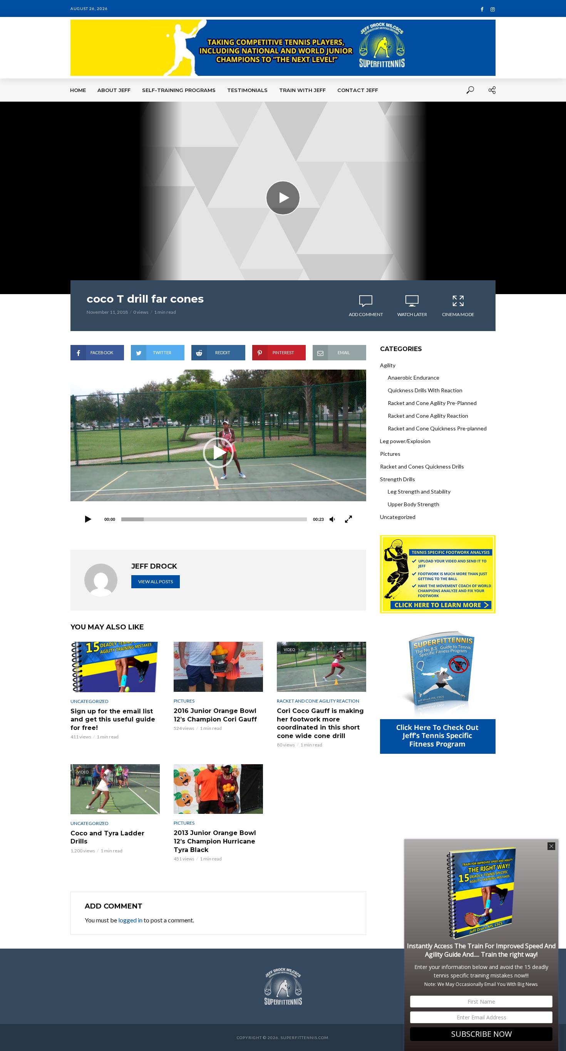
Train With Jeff (302, 90)
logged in (130, 920)
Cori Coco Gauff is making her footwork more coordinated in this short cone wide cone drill (320, 723)
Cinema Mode (458, 314)
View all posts (155, 581)
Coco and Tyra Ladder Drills (107, 837)
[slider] (214, 519)
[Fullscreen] (348, 520)
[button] (218, 452)
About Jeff (114, 90)
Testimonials (247, 90)
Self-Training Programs (179, 90)
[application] (218, 453)
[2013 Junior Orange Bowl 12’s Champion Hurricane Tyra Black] (218, 789)
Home (78, 90)
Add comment (366, 314)
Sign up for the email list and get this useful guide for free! (112, 719)
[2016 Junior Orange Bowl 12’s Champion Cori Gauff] (218, 667)
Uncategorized (89, 701)
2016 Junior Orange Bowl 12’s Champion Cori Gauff (215, 715)
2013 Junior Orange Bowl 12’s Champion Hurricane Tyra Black (215, 841)
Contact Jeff (357, 90)
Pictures (184, 701)
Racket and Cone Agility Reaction (318, 701)
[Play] (88, 520)
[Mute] (332, 520)
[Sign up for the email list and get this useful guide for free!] (115, 667)
